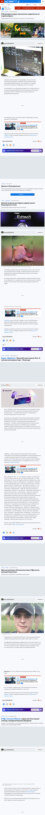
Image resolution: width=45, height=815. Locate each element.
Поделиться (40, 43)
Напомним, (7, 320)
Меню (2, 1)
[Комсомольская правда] (11, 1)
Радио (29, 4)
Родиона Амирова (30, 791)
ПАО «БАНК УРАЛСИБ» (13, 462)
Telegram (6, 135)
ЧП (5, 344)
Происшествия (7, 200)
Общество (6, 11)
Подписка (41, 4)
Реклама (34, 4)
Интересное (7, 355)
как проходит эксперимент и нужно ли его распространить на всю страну (27, 127)
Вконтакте (33, 135)
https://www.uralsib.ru (18, 524)
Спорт (6, 716)
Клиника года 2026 (39, 8)
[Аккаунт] (43, 1)
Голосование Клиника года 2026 (28, 8)
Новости (18, 8)
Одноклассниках (8, 137)
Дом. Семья (3, 183)
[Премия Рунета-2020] (18, 1)
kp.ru (40, 141)
